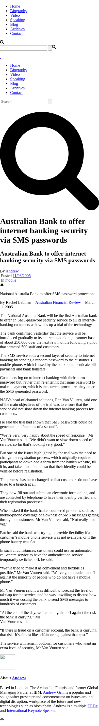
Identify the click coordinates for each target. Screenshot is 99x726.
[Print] (2, 285)
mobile (10, 280)
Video (15, 15)
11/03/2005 (22, 275)
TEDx (93, 706)
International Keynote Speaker (31, 710)
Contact (16, 33)
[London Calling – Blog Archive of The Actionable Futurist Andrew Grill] (0, 57)
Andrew (12, 271)
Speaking (17, 20)
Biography (18, 11)
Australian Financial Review (58, 302)
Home (15, 6)
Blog (14, 24)
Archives (17, 29)
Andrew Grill (53, 692)
